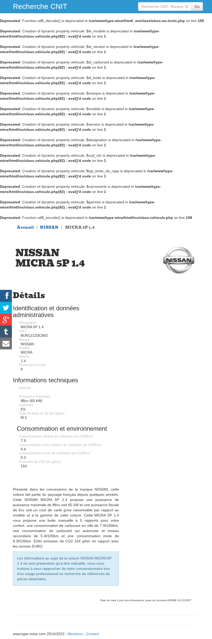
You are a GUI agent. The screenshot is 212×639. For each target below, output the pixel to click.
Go (197, 6)
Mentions (75, 634)
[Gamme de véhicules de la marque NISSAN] (178, 260)
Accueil (25, 227)
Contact (92, 634)
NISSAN (49, 227)
